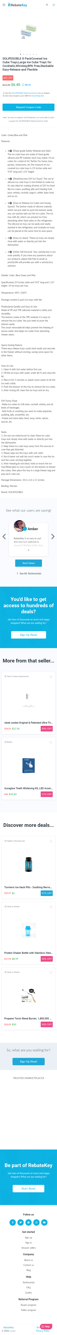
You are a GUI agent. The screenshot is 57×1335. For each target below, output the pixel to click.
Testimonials (29, 1282)
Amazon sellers (28, 1247)
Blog (28, 1270)
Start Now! (28, 562)
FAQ (28, 1287)
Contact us (28, 1265)
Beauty (9, 742)
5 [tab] (33, 54)
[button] (51, 676)
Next (53, 536)
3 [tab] (26, 54)
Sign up (28, 1237)
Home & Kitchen (13, 906)
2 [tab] (23, 54)
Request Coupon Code (28, 107)
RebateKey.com (34, 117)
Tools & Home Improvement (18, 676)
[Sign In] (49, 5)
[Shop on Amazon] (28, 1103)
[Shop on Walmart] (28, 1090)
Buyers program (28, 1305)
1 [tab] (20, 54)
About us (28, 1260)
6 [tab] (36, 54)
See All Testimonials (30, 573)
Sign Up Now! (28, 634)
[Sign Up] (54, 4)
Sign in (28, 1242)
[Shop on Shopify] (28, 1141)
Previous (4, 536)
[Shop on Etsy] (28, 1128)
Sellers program (28, 1310)
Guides (28, 1292)
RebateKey (8, 1327)
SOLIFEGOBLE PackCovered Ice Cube (26, 93)
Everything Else (38, 96)
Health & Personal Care (16, 841)
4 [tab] (30, 54)
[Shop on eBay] (28, 1116)
